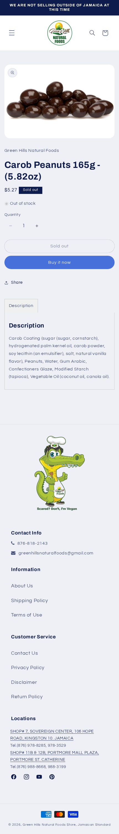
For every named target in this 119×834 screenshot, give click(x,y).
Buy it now (59, 262)
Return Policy (27, 696)
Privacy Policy (28, 667)
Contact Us (24, 653)
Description (21, 305)
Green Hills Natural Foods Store (49, 824)
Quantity (12, 215)
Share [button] (17, 282)
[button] (11, 33)
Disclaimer (24, 682)
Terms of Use (26, 615)
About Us (22, 586)
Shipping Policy (29, 600)
